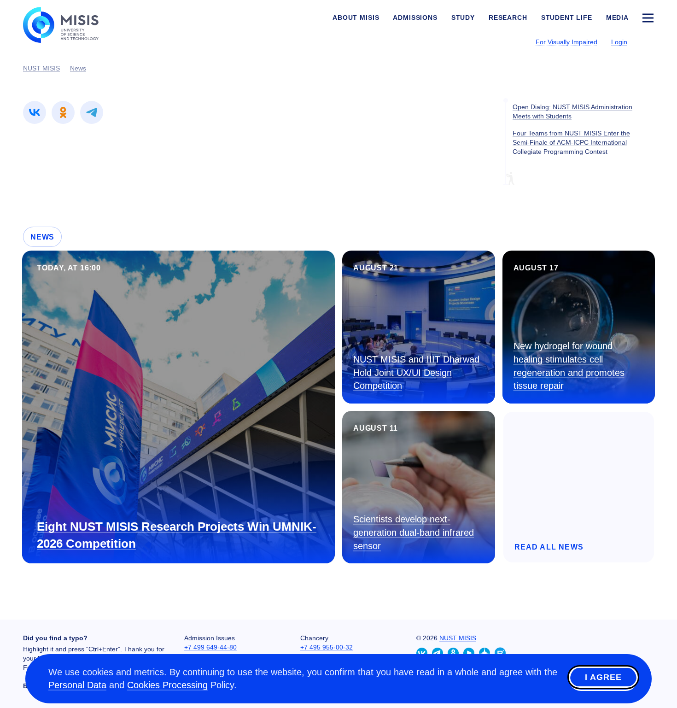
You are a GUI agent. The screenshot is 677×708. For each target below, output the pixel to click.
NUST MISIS (457, 638)
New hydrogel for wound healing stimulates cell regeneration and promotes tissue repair (569, 366)
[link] (34, 112)
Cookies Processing (167, 685)
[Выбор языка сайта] (647, 41)
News (42, 237)
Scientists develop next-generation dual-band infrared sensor (413, 532)
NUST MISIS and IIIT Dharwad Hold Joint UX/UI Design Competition (416, 372)
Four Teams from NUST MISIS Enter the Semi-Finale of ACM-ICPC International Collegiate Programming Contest (571, 142)
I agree (603, 677)
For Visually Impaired (566, 42)
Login (619, 42)
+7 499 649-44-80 (210, 647)
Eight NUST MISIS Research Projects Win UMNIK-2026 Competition (176, 535)
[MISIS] (68, 24)
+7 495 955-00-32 (326, 647)
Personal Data (77, 685)
